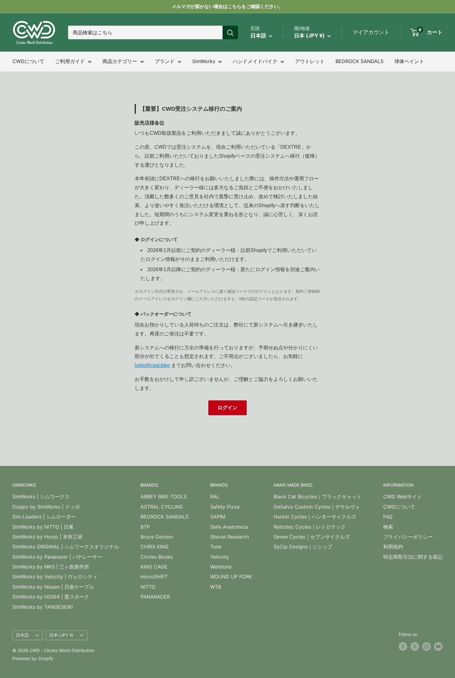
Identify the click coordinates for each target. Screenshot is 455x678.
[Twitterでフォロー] (414, 646)
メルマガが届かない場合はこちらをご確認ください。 (227, 6)
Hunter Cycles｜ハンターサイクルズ (315, 517)
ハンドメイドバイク (255, 61)
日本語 (22, 635)
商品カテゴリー (119, 61)
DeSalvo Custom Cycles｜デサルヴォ (317, 507)
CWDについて (28, 61)
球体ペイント (409, 61)
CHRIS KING (155, 547)
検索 (388, 527)
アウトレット (310, 61)
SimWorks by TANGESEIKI (42, 607)
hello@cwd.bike (152, 365)
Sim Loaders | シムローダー (44, 517)
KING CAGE (154, 567)
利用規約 (393, 547)
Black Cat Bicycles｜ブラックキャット (318, 496)
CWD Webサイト (402, 496)
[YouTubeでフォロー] (438, 646)
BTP (145, 527)
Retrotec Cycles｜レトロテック (310, 527)
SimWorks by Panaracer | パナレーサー (57, 557)
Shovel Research (229, 537)
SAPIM (217, 517)
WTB (215, 587)
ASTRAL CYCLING (162, 507)
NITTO (148, 587)
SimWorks (203, 61)
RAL (214, 496)
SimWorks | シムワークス (41, 496)
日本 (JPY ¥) (61, 635)
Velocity (219, 557)
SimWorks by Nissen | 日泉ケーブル (53, 587)
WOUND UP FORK (231, 577)
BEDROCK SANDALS (360, 61)
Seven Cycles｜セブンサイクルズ (312, 537)
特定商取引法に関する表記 (413, 557)
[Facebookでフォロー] (403, 646)
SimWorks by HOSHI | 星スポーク (50, 597)
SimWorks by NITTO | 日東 (43, 527)
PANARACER (155, 597)
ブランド (165, 61)
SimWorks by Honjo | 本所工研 (47, 537)
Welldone (221, 567)
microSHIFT (154, 577)
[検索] (230, 32)
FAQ (387, 517)
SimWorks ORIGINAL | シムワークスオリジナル (65, 547)
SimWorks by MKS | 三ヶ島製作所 (50, 567)
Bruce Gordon (157, 537)
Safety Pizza (225, 507)
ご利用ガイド (70, 61)
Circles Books (157, 557)
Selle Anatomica (229, 527)
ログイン (227, 407)
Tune (215, 547)
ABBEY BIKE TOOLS (164, 496)
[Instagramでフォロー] (426, 646)
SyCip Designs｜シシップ (303, 547)
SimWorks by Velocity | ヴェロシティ (55, 577)
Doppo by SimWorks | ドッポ (46, 507)
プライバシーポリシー (408, 537)
